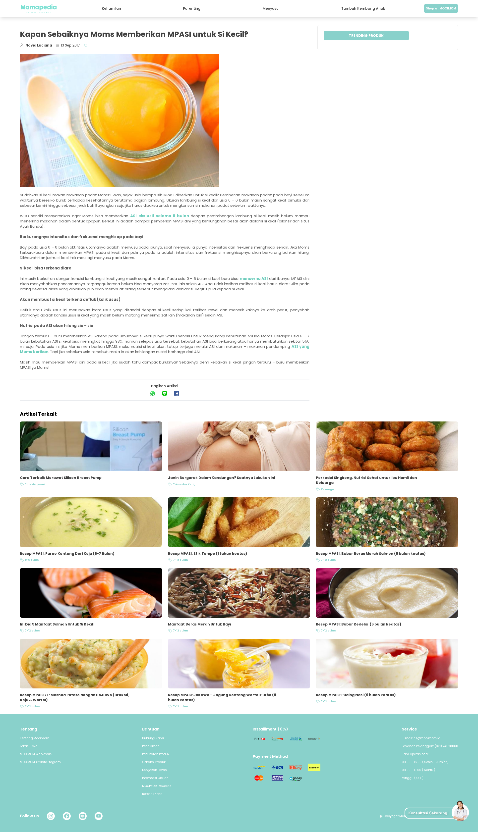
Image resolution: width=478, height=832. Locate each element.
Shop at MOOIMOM (441, 8)
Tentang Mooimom (34, 738)
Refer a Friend (152, 794)
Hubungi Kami (153, 738)
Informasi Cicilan (155, 778)
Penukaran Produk (155, 754)
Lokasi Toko (28, 746)
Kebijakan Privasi (155, 770)
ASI (133, 215)
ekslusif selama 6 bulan (163, 215)
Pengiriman (151, 746)
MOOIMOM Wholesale (36, 754)
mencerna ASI (254, 278)
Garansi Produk (154, 762)
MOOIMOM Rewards (156, 786)
